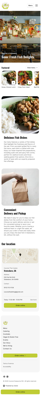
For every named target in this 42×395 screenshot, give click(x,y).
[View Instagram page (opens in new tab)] (7, 376)
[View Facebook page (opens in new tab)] (4, 376)
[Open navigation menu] (36, 5)
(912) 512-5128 (9, 288)
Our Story (6, 343)
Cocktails (6, 334)
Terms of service (8, 363)
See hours (33, 300)
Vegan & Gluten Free (10, 337)
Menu (30, 5)
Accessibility (7, 366)
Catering (6, 331)
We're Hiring (7, 346)
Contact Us (7, 349)
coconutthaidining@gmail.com (13, 292)
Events (5, 340)
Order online (20, 305)
